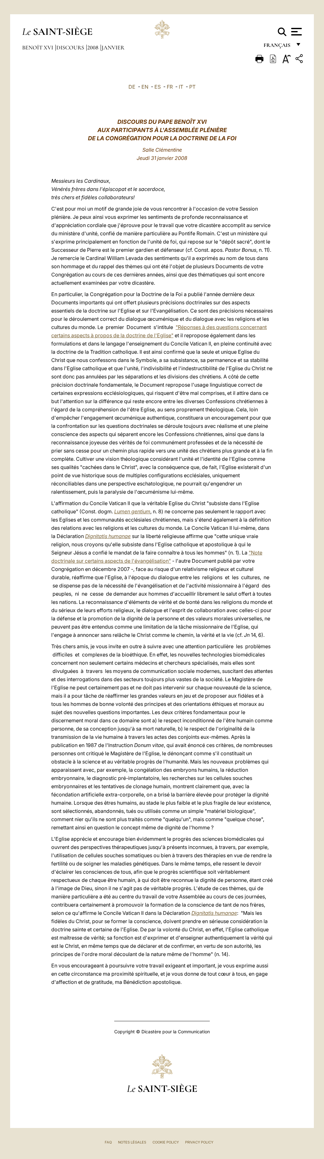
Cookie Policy (166, 1142)
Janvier (113, 47)
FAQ (108, 1142)
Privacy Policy (199, 1142)
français (277, 47)
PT (192, 87)
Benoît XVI (38, 47)
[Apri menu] (296, 31)
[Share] (300, 59)
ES (157, 87)
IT (181, 87)
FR (170, 87)
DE (131, 87)
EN (144, 87)
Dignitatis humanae (108, 536)
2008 (93, 47)
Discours (70, 47)
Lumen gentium (132, 511)
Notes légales (132, 1142)
